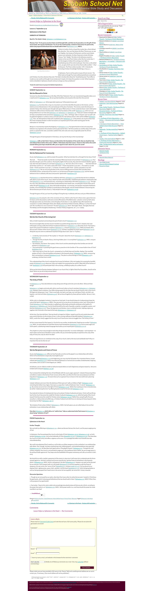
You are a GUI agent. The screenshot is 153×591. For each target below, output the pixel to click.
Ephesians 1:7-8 (53, 112)
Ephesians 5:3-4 (42, 377)
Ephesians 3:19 (37, 265)
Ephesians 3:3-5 (79, 235)
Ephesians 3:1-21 (72, 221)
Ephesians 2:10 (72, 173)
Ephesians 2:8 (63, 205)
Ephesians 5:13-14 (64, 387)
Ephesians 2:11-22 (71, 177)
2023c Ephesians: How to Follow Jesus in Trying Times (57, 498)
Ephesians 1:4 (80, 110)
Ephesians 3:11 (36, 237)
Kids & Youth (39, 13)
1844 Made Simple (104, 162)
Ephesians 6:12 (39, 462)
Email (33, 553)
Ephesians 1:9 (68, 118)
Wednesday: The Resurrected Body (108, 129)
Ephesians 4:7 (34, 306)
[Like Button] (41, 495)
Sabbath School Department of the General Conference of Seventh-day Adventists (64, 582)
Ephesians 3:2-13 (56, 229)
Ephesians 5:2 (40, 411)
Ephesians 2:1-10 (87, 160)
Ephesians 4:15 (71, 310)
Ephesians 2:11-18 (44, 185)
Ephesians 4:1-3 (84, 288)
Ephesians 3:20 (50, 487)
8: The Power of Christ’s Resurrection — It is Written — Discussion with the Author (112, 61)
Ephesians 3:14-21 (89, 229)
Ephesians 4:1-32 (36, 283)
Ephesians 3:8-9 (37, 249)
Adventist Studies (104, 151)
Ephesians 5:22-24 (66, 397)
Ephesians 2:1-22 (41, 157)
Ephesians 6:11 (70, 462)
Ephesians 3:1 (59, 227)
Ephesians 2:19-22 (72, 189)
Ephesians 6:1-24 (61, 39)
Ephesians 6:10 (64, 464)
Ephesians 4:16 (43, 306)
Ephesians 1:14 (72, 112)
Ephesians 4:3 (45, 302)
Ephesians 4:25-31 (80, 326)
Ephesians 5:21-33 (69, 436)
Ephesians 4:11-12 (40, 308)
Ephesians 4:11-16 (84, 434)
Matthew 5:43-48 (48, 368)
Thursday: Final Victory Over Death (108, 114)
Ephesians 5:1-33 (41, 354)
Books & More (72, 13)
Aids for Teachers (38, 15)
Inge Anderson (103, 65)
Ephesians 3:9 (89, 235)
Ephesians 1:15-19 (64, 126)
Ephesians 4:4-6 (51, 294)
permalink (36, 500)
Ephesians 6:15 (78, 448)
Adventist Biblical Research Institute (109, 164)
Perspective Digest (104, 166)
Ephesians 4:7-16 (38, 304)
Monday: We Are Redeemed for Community (42, 18)
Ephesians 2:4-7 (34, 169)
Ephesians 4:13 (62, 310)
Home (30, 15)
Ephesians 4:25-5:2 (35, 448)
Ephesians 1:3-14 (34, 105)
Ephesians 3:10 (78, 253)
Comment (34, 528)
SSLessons (74, 498)
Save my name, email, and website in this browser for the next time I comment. (55, 557)
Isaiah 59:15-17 (75, 466)
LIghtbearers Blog (104, 152)
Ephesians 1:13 (63, 112)
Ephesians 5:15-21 (78, 389)
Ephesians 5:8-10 (87, 383)
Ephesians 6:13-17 (74, 468)
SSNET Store (62, 13)
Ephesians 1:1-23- (51, 39)
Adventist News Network (106, 157)
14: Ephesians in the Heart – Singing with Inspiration (82, 18)
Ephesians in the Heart (87, 498)
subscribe (80, 562)
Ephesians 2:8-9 (79, 171)
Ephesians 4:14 (88, 316)
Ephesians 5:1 (56, 405)
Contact (84, 13)
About (47, 13)
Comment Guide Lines (46, 521)
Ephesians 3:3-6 (44, 245)
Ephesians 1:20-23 (35, 132)
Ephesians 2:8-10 (72, 46)
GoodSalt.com (69, 587)
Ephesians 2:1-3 (60, 163)
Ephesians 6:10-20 (54, 255)
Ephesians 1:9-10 (58, 114)
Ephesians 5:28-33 (48, 401)
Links (80, 13)
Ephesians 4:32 (41, 360)
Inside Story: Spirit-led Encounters (108, 103)
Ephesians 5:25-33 (71, 395)
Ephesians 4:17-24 (75, 324)
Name (33, 549)
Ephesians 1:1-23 (44, 98)
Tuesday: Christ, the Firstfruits (107, 138)
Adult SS (31, 13)
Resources (54, 13)
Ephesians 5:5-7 (34, 378)
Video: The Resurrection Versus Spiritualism (111, 144)
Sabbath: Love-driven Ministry (107, 101)
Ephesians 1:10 (86, 255)
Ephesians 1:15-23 (75, 227)
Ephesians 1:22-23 (73, 434)
